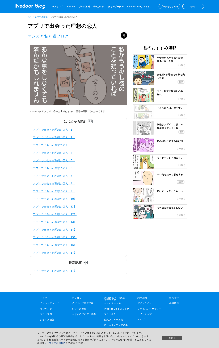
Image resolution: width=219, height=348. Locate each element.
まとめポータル (116, 6)
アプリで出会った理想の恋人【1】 (54, 129)
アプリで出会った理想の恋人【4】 (54, 152)
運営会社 (174, 298)
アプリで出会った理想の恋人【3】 (54, 145)
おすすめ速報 (47, 320)
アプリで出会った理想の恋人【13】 (55, 222)
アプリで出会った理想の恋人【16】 (55, 245)
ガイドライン (144, 303)
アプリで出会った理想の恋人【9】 (54, 191)
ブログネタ (110, 314)
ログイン (193, 6)
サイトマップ (144, 314)
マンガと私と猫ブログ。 (50, 36)
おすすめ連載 (41, 17)
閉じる (172, 338)
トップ (43, 298)
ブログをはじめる (169, 6)
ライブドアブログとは (52, 303)
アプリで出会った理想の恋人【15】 (55, 237)
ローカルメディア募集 (116, 325)
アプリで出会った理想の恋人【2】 (54, 137)
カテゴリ (71, 6)
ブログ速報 (84, 6)
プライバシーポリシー (149, 309)
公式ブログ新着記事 (82, 303)
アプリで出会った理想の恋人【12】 (55, 214)
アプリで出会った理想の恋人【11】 (54, 206)
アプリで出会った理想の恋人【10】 (55, 199)
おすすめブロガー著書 (84, 314)
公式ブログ (99, 6)
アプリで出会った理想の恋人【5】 (54, 160)
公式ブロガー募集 (113, 320)
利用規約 (142, 298)
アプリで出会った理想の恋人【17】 (55, 252)
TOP (30, 17)
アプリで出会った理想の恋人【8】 (54, 183)
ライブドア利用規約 (55, 343)
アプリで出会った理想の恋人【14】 (55, 229)
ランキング (57, 6)
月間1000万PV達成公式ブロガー (114, 299)
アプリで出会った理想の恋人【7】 (54, 175)
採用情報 (174, 303)
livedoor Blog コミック (139, 6)
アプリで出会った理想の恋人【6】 (54, 168)
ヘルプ (140, 320)
